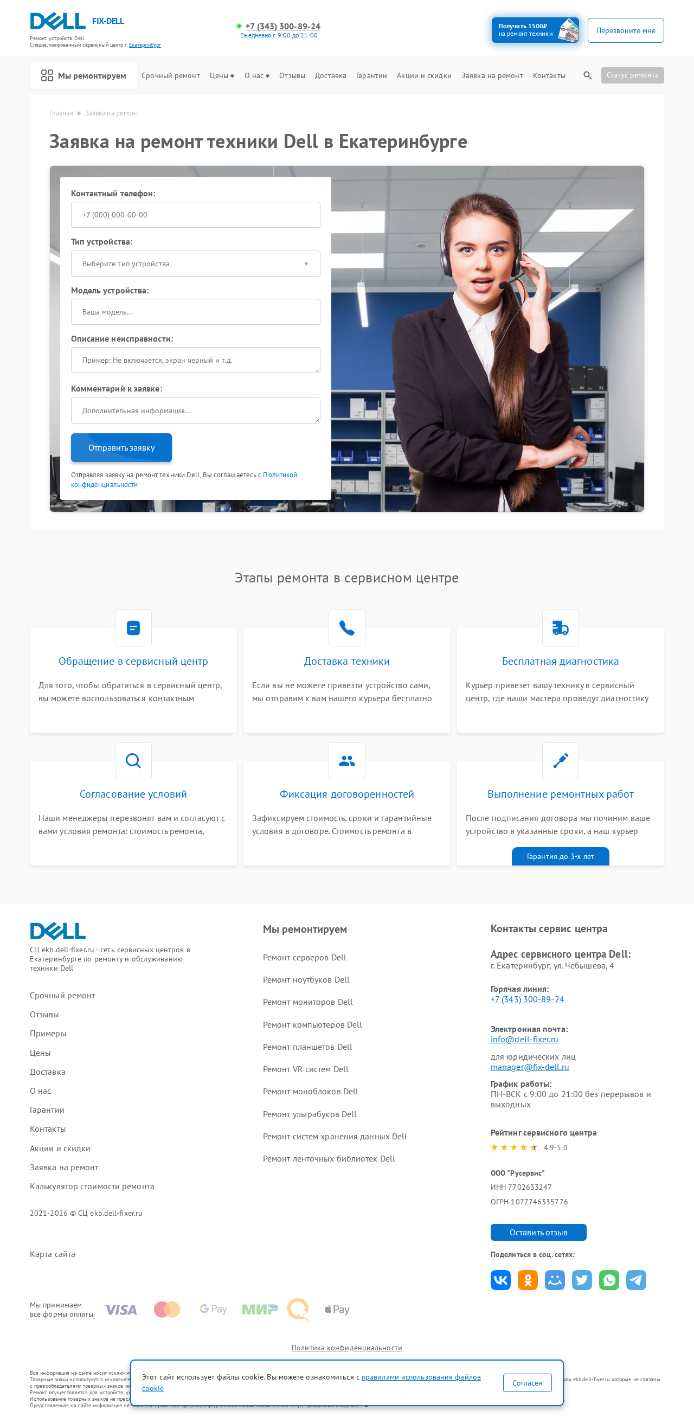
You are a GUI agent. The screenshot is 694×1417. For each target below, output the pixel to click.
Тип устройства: (102, 241)
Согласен (527, 1383)
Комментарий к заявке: (116, 388)
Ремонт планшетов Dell (307, 1046)
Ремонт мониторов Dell (308, 1001)
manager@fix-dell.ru (530, 1066)
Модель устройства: (110, 290)
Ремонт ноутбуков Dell (306, 979)
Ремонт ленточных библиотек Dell (329, 1158)
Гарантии (371, 75)
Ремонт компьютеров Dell (312, 1024)
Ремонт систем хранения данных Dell (335, 1136)
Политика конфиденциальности (347, 1347)
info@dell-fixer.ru (524, 1039)
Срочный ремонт (171, 75)
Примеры (48, 1033)
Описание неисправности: (122, 338)
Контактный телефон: (113, 193)
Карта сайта (52, 1254)
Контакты (549, 75)
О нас (254, 75)
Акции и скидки (424, 75)
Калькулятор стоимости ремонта (92, 1186)
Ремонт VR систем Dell (306, 1068)
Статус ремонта (633, 75)
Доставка (330, 75)
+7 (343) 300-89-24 (283, 26)
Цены (219, 75)
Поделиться (501, 1280)
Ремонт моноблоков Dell (310, 1091)
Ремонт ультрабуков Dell (310, 1113)
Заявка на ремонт (492, 75)
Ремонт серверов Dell (304, 957)
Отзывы (292, 75)
